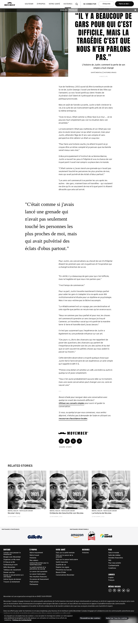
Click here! (114, 590)
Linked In (128, 590)
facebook (110, 590)
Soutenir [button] (29, 4)
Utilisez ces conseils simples (71, 403)
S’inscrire (106, 4)
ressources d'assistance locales (73, 419)
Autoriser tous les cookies (116, 618)
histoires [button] (68, 4)
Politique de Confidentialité (21, 620)
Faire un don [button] (122, 4)
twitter (123, 590)
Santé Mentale (97, 72)
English (63, 10)
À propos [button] (41, 4)
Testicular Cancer (26, 511)
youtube (119, 590)
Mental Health (13, 511)
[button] (77, 4)
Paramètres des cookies (90, 618)
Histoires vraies (110, 72)
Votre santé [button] (54, 4)
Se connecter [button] (89, 4)
